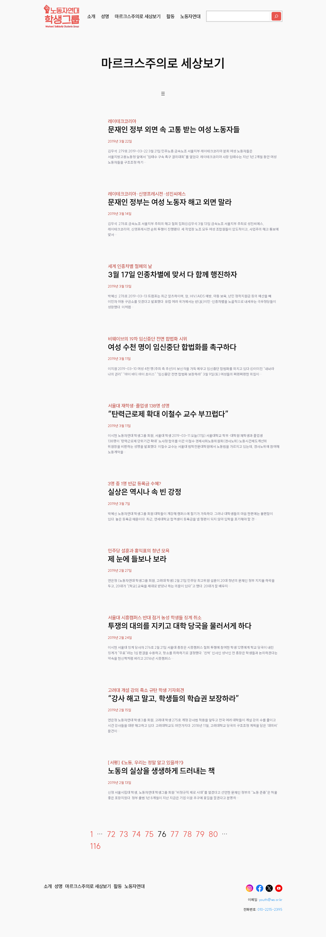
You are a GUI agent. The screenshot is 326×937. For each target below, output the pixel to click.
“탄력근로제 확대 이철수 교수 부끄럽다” (168, 413)
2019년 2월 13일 (119, 783)
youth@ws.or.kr (270, 900)
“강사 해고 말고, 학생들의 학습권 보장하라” (173, 698)
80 (213, 834)
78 (187, 834)
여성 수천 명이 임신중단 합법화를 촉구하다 (172, 347)
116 (95, 846)
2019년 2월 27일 (120, 570)
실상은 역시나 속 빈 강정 (144, 491)
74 (136, 834)
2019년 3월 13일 (119, 286)
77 (174, 834)
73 (123, 834)
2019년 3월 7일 (119, 504)
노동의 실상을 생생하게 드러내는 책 (161, 770)
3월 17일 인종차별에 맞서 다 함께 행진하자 (172, 274)
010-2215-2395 (270, 909)
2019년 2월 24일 (120, 638)
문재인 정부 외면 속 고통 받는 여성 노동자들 (174, 129)
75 (149, 834)
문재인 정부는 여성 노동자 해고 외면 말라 (169, 202)
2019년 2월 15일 (119, 710)
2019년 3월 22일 (120, 141)
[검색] (276, 16)
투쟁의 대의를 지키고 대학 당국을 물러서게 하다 (180, 625)
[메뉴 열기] (163, 93)
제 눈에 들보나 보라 (137, 558)
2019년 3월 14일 (119, 214)
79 (200, 834)
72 (111, 834)
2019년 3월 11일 (119, 359)
